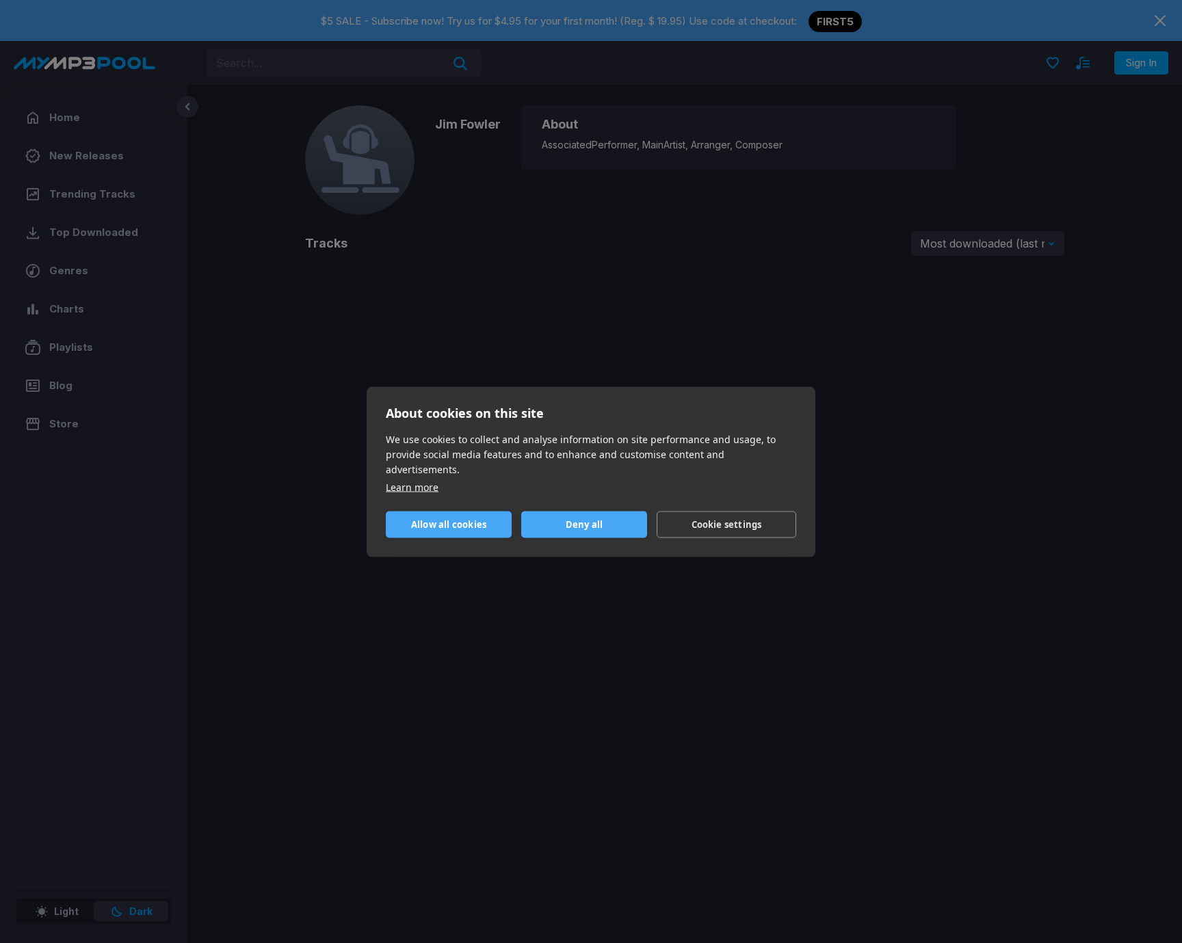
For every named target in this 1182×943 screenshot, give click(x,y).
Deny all (584, 524)
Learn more (412, 486)
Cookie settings (727, 524)
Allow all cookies (448, 524)
